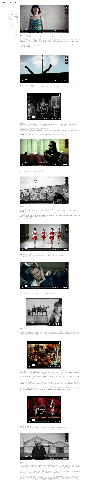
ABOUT (16, 34)
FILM (16, 30)
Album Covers (12, 19)
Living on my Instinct (13, 14)
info (16, 33)
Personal (14, 20)
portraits (14, 25)
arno (16, 23)
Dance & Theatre (11, 17)
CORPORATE (14, 22)
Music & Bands (12, 16)
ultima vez (14, 26)
